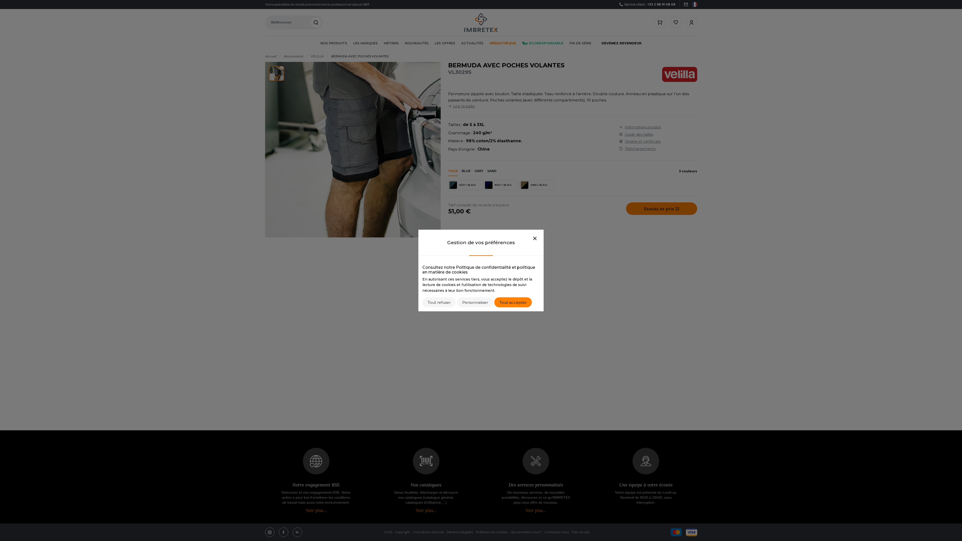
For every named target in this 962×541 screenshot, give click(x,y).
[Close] (535, 239)
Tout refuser (439, 302)
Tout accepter (513, 302)
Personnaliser (475, 302)
